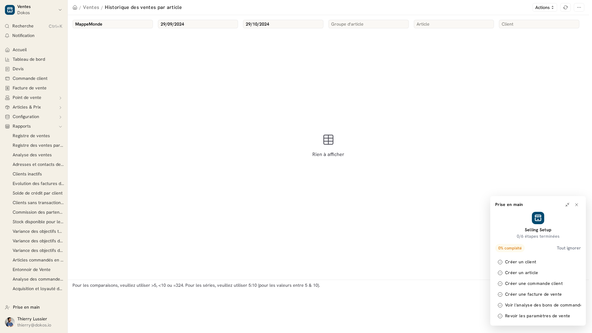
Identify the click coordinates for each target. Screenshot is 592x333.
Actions (542, 7)
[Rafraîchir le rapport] (565, 7)
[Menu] (579, 7)
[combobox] (112, 24)
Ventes (91, 7)
